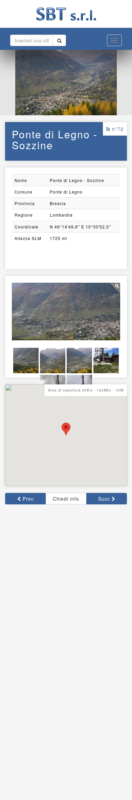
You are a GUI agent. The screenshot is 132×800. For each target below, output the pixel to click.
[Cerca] (59, 40)
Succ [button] (105, 498)
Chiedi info (66, 498)
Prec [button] (27, 498)
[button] (66, 429)
